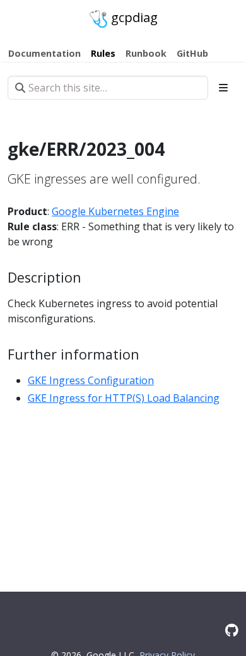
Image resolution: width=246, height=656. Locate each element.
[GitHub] (231, 630)
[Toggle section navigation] (223, 87)
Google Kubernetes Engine (115, 211)
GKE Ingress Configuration (91, 380)
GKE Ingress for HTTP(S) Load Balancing (124, 398)
